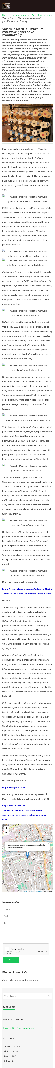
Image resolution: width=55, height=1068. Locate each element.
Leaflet (25, 891)
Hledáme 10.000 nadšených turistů (19, 1027)
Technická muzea (41, 15)
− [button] (6, 832)
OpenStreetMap (36, 891)
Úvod (4, 15)
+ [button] (6, 828)
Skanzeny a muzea (19, 15)
